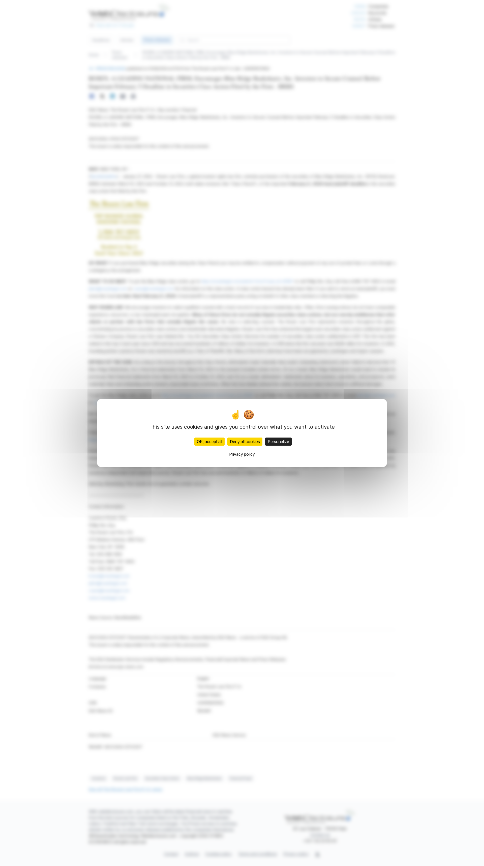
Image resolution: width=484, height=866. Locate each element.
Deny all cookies (245, 441)
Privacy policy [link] (242, 454)
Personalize (278, 441)
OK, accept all (209, 441)
